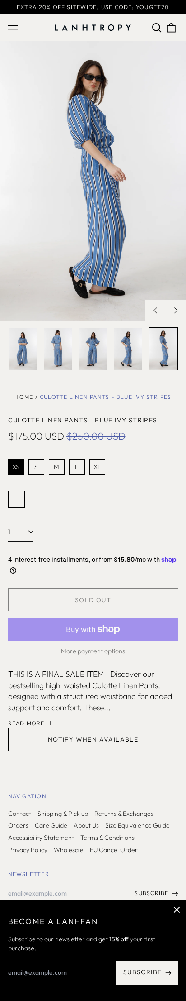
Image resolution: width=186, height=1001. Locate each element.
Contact (19, 813)
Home (23, 396)
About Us (86, 825)
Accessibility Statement (41, 837)
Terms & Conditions (107, 837)
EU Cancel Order (114, 850)
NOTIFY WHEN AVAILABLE (93, 739)
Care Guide (51, 825)
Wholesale (69, 850)
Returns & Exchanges (123, 813)
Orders (18, 825)
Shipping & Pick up (62, 813)
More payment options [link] (93, 651)
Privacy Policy (27, 850)
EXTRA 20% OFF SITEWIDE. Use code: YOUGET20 (93, 7)
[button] (157, 27)
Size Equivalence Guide (137, 825)
